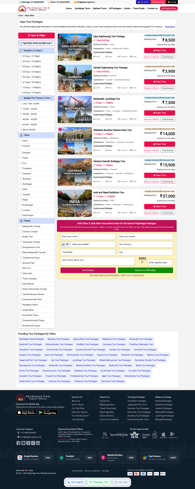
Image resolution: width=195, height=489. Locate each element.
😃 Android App (158, 2)
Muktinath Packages (164, 412)
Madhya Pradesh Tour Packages (90, 365)
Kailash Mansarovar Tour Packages (115, 360)
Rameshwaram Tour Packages (57, 371)
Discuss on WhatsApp (145, 270)
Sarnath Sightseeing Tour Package (110, 67)
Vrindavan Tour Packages (85, 381)
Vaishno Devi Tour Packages (32, 381)
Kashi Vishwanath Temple (35, 289)
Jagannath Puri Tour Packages (33, 360)
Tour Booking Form (80, 416)
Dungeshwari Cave (31, 247)
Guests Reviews (107, 416)
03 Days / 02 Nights (32, 61)
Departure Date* (69, 248)
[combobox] (66, 244)
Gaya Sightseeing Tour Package (109, 36)
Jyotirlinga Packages (164, 416)
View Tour (160, 50)
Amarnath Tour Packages (140, 339)
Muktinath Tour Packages (120, 365)
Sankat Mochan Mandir (33, 294)
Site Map (105, 471)
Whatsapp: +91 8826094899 (32, 2)
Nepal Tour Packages (145, 365)
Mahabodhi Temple (31, 226)
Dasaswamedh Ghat (32, 299)
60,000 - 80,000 (30, 124)
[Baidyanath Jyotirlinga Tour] (75, 109)
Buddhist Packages (164, 404)
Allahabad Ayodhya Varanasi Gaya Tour (112, 130)
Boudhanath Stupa (31, 326)
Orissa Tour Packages (29, 371)
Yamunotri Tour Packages (112, 381)
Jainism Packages (163, 408)
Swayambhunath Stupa (33, 320)
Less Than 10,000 (31, 103)
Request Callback (151, 57)
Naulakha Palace (30, 305)
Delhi (25, 189)
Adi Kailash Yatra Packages (31, 339)
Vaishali (26, 194)
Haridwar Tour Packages (132, 355)
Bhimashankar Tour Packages (59, 344)
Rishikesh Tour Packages (85, 371)
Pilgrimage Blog (107, 412)
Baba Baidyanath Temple (34, 252)
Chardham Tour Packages (31, 349)
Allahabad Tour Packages (113, 339)
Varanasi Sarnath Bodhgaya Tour (109, 161)
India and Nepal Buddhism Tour (108, 192)
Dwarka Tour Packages (119, 349)
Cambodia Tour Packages (113, 344)
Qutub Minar (28, 310)
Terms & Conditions (92, 471)
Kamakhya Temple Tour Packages (150, 360)
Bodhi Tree (28, 237)
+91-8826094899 (28, 433)
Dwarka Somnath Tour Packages (91, 349)
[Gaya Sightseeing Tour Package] (75, 47)
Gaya (25, 141)
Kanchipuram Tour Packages (32, 365)
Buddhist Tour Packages (87, 344)
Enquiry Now (170, 8)
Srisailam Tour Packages (30, 376)
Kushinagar (28, 205)
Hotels (127, 8)
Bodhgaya (27, 184)
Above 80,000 (29, 130)
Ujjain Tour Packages (111, 376)
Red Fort (27, 268)
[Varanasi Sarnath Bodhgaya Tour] (75, 172)
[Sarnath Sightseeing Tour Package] (75, 78)
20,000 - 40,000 (30, 114)
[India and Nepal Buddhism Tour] (75, 203)
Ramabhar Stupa (30, 315)
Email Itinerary (167, 57)
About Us (76, 401)
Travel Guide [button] (138, 8)
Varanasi (27, 173)
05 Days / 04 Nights (32, 72)
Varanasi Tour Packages (59, 381)
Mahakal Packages (163, 419)
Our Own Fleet (78, 408)
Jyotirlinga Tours (82, 8)
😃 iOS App (172, 2)
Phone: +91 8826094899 (60, 2)
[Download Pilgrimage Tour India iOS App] (26, 412)
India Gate (27, 273)
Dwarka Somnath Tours (138, 419)
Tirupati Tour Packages (55, 376)
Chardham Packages (136, 401)
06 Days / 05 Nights (32, 77)
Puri (24, 163)
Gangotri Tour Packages (30, 355)
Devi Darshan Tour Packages (59, 349)
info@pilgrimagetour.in (86, 2)
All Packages (115, 8)
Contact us (152, 8)
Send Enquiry (88, 270)
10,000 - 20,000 (30, 109)
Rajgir (25, 200)
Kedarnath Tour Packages (60, 365)
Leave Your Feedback (109, 419)
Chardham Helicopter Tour (141, 344)
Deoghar (27, 153)
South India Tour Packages (113, 371)
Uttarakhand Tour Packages (137, 376)
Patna (25, 158)
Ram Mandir (28, 284)
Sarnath (26, 146)
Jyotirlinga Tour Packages (84, 360)
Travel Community (108, 408)
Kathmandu (28, 215)
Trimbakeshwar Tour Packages (84, 376)
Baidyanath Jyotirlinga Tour (106, 98)
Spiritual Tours (99, 8)
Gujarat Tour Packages (107, 355)
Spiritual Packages (163, 401)
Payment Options (80, 412)
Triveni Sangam (30, 278)
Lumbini (26, 210)
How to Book (78, 404)
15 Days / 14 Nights (32, 87)
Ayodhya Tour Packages (59, 339)
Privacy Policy (77, 471)
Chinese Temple (30, 231)
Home (69, 8)
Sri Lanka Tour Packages (139, 371)
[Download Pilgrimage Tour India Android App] (48, 412)
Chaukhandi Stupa (31, 258)
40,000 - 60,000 (30, 119)
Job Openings (78, 419)
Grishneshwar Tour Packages (80, 355)
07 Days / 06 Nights (32, 82)
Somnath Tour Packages (145, 349)
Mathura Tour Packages (158, 355)
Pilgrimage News (107, 404)
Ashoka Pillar (29, 263)
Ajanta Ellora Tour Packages (86, 339)
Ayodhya (27, 179)
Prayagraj (27, 168)
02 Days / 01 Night (31, 56)
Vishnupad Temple (31, 242)
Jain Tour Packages (60, 360)
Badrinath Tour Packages (30, 344)
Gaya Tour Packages (54, 355)
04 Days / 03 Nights (32, 66)
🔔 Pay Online (143, 2)
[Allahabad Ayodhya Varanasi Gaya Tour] (75, 140)
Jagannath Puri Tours (137, 404)
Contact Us (104, 401)
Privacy (129, 275)
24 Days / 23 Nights (32, 93)
